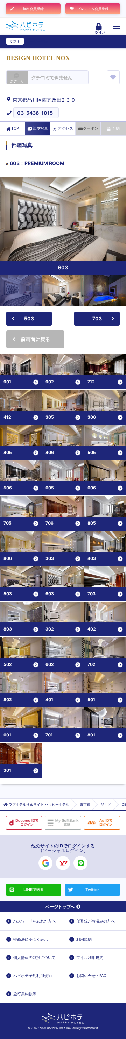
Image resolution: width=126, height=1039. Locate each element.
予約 (116, 128)
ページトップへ (60, 906)
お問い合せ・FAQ (91, 975)
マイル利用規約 (89, 957)
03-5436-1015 (35, 113)
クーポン (90, 128)
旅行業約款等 (24, 993)
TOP (15, 128)
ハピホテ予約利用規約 (32, 975)
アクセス (65, 128)
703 (97, 318)
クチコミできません (51, 77)
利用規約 (84, 939)
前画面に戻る (35, 339)
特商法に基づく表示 (30, 939)
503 (29, 318)
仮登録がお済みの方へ (95, 921)
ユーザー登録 (37, 41)
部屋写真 (40, 128)
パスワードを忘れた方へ (34, 921)
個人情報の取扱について (34, 957)
